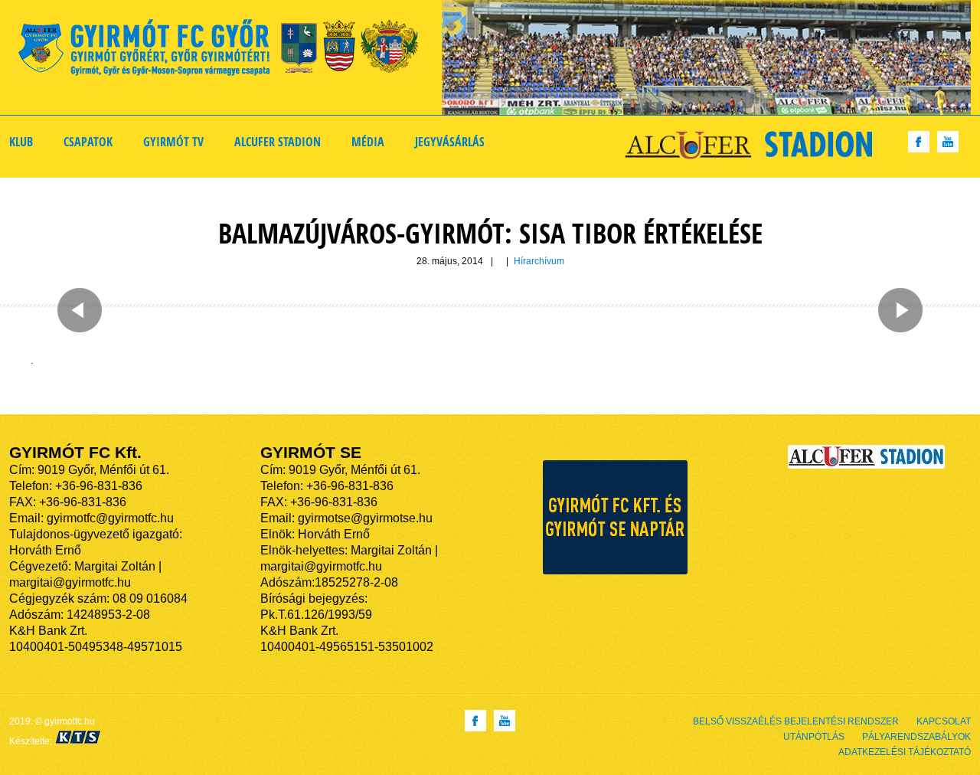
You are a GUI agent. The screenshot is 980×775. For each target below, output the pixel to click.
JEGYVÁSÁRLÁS (450, 141)
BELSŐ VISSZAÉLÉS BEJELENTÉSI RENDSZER (796, 721)
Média (367, 141)
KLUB (21, 141)
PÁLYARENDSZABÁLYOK (916, 736)
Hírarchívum (539, 261)
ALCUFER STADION (277, 141)
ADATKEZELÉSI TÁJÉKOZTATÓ (904, 752)
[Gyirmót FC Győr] (224, 50)
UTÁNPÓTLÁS (813, 736)
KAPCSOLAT (943, 721)
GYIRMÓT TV (173, 141)
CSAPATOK (88, 141)
